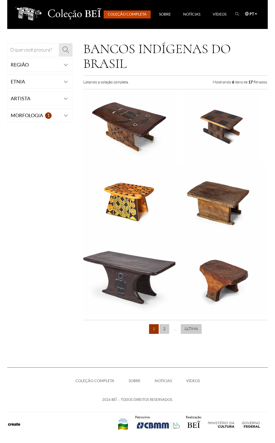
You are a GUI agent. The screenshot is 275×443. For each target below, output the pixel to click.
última (191, 329)
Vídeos (219, 14)
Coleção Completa (127, 14)
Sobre (165, 14)
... (175, 329)
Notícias (191, 14)
